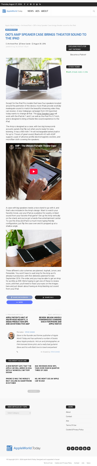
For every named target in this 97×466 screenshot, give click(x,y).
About (44, 11)
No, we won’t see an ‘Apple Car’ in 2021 (47, 380)
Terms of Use (71, 425)
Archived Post (11, 30)
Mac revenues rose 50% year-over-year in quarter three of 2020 (47, 368)
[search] (94, 11)
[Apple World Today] (12, 11)
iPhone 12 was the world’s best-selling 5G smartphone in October (19, 381)
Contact (69, 416)
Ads (37, 11)
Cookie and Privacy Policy (63, 463)
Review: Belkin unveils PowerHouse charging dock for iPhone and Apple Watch (50, 320)
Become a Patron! (78, 54)
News (31, 11)
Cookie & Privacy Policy (75, 430)
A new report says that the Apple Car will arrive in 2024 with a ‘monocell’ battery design (19, 369)
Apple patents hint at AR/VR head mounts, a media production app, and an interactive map (17, 320)
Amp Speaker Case (45, 113)
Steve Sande (26, 44)
